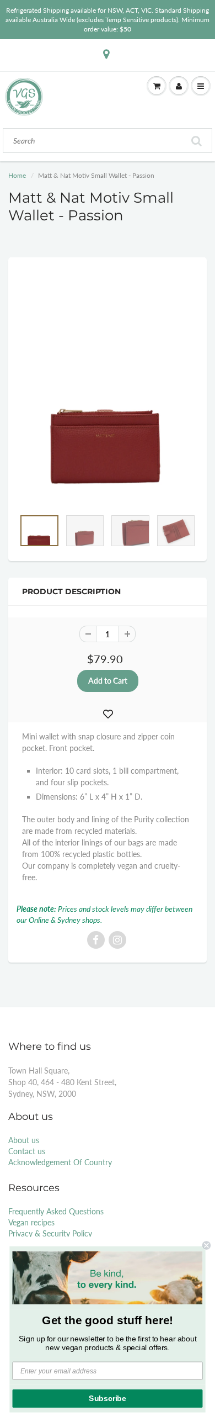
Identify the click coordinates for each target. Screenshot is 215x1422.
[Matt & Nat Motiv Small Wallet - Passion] (107, 388)
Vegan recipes (31, 1222)
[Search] (196, 141)
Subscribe (107, 1398)
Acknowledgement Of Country (60, 1162)
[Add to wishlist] (108, 714)
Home (17, 175)
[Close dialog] (206, 1245)
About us (23, 1140)
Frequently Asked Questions (56, 1211)
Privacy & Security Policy (50, 1233)
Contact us (26, 1151)
